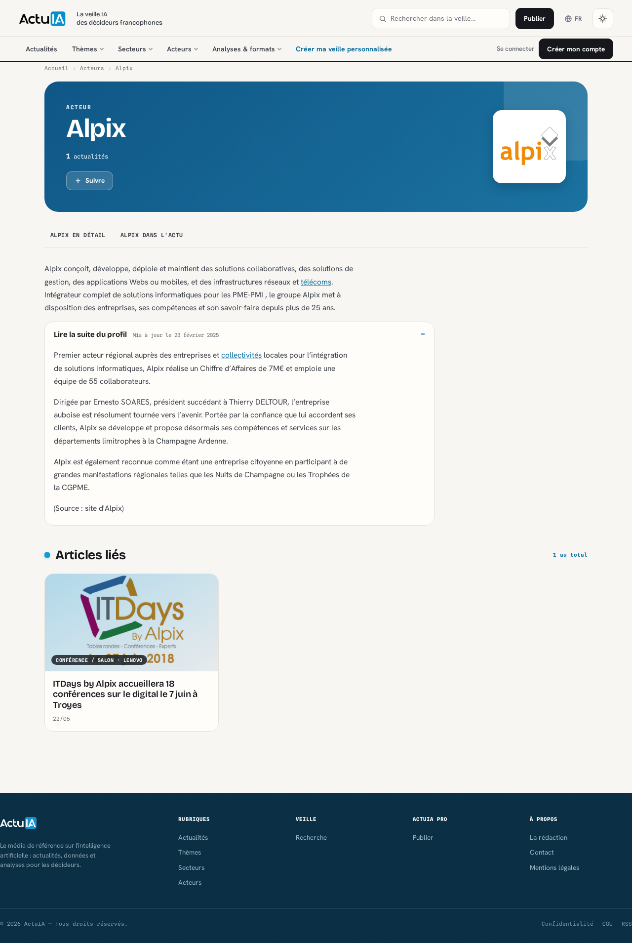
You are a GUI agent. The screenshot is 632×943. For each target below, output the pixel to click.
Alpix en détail (78, 235)
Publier (535, 18)
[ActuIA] (42, 19)
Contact (542, 852)
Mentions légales (554, 867)
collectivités (241, 355)
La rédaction (548, 837)
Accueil (56, 68)
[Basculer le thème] (602, 18)
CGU (607, 923)
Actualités (41, 48)
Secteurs (132, 48)
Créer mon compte (576, 48)
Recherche (311, 837)
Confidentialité (567, 923)
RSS (627, 923)
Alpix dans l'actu (151, 235)
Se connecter (515, 48)
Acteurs (179, 48)
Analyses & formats (243, 48)
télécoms (316, 282)
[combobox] (447, 18)
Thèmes (84, 48)
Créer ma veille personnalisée (344, 48)
